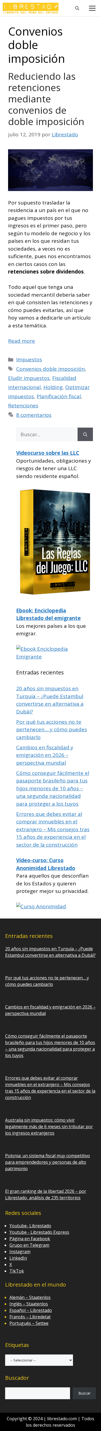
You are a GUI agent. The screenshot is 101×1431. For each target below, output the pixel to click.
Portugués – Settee (28, 1323)
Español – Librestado (30, 1310)
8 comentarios (33, 414)
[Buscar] (85, 434)
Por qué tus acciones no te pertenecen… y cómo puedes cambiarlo (51, 729)
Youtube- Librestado (30, 1226)
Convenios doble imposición (50, 368)
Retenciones (23, 405)
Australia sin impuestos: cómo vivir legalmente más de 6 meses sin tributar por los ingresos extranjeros (49, 1126)
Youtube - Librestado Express (39, 1232)
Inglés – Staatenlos (28, 1304)
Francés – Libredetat (30, 1317)
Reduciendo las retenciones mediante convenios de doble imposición (46, 99)
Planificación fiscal (59, 396)
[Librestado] (30, 8)
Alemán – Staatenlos (30, 1297)
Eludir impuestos (29, 378)
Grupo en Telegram (29, 1245)
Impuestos (29, 359)
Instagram (19, 1252)
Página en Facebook (29, 1239)
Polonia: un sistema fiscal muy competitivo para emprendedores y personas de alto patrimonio (47, 1162)
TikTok (16, 1271)
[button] (77, 8)
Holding (52, 387)
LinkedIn (18, 1258)
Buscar (84, 1393)
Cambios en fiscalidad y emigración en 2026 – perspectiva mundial (44, 755)
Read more (21, 340)
